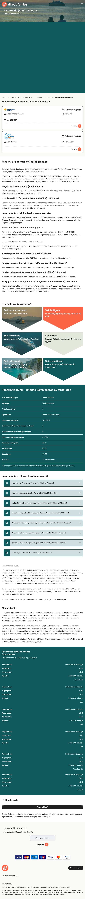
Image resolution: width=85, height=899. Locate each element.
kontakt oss (64, 887)
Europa (13, 97)
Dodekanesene (27, 97)
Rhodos (40, 97)
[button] (43, 483)
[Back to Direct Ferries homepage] (14, 4)
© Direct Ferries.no (7, 883)
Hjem (4, 97)
